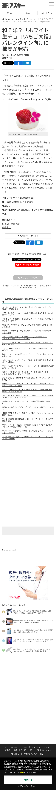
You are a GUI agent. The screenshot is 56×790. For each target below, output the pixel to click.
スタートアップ (20, 750)
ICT (31, 750)
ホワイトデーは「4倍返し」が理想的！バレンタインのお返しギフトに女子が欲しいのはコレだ (27, 426)
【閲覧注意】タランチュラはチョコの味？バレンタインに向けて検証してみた (27, 414)
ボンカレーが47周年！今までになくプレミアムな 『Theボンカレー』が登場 (27, 332)
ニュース (24, 747)
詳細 (22, 773)
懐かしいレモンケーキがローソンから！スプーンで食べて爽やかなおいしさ (27, 355)
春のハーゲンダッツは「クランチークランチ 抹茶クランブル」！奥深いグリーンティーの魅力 (25, 373)
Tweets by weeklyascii (9, 550)
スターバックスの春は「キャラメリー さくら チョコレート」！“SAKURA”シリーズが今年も (24, 338)
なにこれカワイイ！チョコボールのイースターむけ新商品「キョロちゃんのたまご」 (27, 343)
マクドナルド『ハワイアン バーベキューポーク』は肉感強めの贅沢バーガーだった (28, 367)
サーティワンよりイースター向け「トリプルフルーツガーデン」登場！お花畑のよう (27, 308)
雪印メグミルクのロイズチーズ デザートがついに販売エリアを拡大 (28, 408)
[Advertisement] (28, 465)
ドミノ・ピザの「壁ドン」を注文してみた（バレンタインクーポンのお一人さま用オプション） (27, 396)
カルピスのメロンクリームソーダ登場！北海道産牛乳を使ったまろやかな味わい (27, 361)
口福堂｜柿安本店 (11, 223)
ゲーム (9, 13)
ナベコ (9, 57)
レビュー (13, 747)
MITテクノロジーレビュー (35, 754)
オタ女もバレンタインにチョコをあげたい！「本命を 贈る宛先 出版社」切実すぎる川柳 (27, 390)
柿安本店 (6, 227)
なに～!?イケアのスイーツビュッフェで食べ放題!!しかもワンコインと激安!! (28, 326)
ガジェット (36, 747)
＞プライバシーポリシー (28, 786)
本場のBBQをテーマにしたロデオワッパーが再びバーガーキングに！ (27, 402)
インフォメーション (24, 19)
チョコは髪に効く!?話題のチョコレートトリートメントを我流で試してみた (27, 420)
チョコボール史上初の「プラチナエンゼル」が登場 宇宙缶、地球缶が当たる (27, 349)
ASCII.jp (16, 754)
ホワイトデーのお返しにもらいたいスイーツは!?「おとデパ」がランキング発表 (27, 438)
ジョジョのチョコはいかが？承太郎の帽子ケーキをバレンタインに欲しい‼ (27, 379)
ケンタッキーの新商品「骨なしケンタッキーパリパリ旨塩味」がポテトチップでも (27, 320)
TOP (4, 747)
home (7, 19)
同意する (28, 779)
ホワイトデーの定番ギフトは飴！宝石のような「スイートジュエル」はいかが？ (27, 432)
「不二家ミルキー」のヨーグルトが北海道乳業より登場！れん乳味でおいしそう (27, 314)
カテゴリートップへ (29, 277)
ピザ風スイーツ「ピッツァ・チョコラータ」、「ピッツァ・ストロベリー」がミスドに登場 (28, 385)
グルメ (28, 13)
